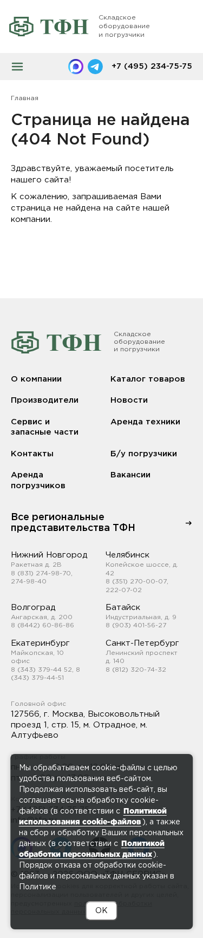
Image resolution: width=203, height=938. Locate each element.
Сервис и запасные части (44, 427)
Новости (129, 400)
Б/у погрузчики (143, 453)
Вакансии (130, 474)
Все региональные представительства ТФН (73, 523)
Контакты (32, 453)
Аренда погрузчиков (38, 480)
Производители (44, 400)
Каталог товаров (147, 379)
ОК (101, 911)
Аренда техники (145, 421)
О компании (36, 379)
